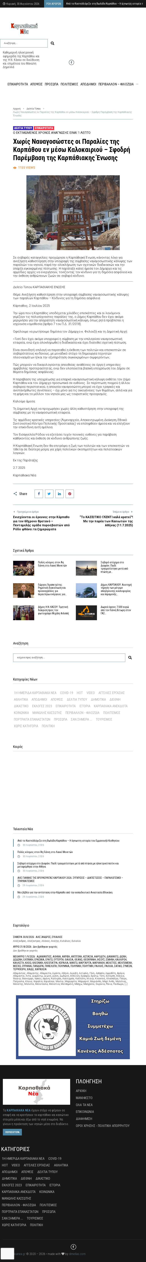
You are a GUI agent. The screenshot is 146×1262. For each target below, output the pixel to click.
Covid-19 (66, 693)
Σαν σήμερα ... (81, 719)
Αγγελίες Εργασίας (111, 693)
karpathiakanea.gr (14, 1254)
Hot (80, 693)
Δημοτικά (98, 699)
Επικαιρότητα (44, 128)
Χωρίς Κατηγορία (26, 726)
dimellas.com (77, 1254)
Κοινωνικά (21, 713)
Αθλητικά (21, 699)
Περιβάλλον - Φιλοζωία (82, 713)
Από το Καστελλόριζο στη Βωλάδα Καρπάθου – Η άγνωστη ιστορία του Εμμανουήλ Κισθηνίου (68, 840)
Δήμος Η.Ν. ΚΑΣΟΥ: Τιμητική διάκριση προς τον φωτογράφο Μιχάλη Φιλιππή (53, 610)
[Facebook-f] (71, 62)
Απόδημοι (39, 699)
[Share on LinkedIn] (59, 494)
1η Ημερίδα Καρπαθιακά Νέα (35, 693)
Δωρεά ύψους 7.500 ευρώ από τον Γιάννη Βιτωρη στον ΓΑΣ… (116, 610)
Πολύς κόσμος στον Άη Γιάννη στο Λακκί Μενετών (52, 564)
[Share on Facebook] (39, 494)
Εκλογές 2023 (42, 706)
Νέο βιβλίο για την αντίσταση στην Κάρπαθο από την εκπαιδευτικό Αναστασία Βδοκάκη (65, 892)
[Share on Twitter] (49, 494)
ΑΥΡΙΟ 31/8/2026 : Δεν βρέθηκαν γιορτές (35, 946)
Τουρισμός (104, 719)
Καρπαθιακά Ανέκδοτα (111, 706)
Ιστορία (84, 706)
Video (90, 693)
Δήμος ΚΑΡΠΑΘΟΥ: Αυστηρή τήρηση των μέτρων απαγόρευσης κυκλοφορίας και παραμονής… (116, 589)
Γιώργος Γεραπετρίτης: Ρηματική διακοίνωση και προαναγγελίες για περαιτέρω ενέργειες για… (52, 589)
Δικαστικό (21, 706)
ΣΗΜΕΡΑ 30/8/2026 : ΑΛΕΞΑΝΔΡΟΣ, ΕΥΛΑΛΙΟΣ (38, 937)
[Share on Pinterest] (70, 494)
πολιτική (48, 726)
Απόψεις (57, 699)
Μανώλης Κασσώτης (47, 713)
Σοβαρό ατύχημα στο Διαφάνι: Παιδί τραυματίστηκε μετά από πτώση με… (114, 567)
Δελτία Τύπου (34, 108)
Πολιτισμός (111, 713)
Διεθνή (115, 699)
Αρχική (17, 108)
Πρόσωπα (60, 719)
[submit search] (52, 43)
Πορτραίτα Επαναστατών (32, 719)
